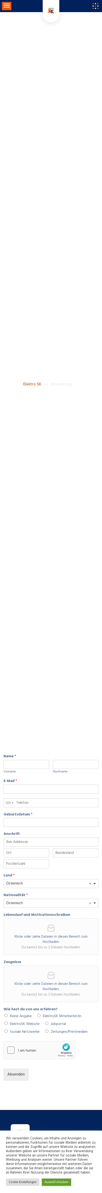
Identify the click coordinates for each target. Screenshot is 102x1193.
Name (10, 756)
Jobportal (58, 1024)
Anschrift (12, 834)
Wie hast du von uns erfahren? (30, 1009)
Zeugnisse (12, 962)
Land (9, 875)
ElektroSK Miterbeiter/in (62, 1016)
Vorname (10, 772)
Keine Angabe (21, 1016)
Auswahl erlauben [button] (56, 1182)
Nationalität (16, 895)
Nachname (60, 772)
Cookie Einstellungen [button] (23, 1182)
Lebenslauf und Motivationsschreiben (37, 914)
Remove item (90, 883)
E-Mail (10, 781)
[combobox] (9, 803)
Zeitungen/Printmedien (69, 1032)
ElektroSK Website (25, 1024)
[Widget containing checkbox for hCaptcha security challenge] (39, 1050)
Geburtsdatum (18, 814)
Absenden (16, 1074)
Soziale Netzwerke (25, 1032)
